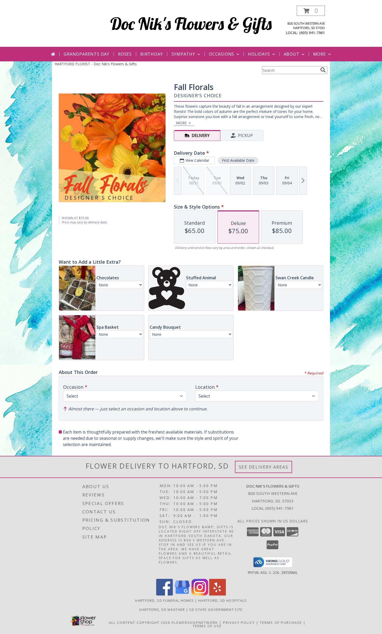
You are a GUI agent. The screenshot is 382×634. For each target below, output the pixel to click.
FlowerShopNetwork (195, 622)
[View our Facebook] (164, 594)
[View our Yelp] (217, 594)
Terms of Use (207, 626)
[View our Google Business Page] (182, 594)
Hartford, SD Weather (162, 609)
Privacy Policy (239, 622)
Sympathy (183, 54)
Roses (125, 54)
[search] (323, 70)
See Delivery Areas (263, 467)
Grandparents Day (86, 54)
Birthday (151, 54)
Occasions (221, 54)
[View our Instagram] (200, 594)
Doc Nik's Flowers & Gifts (191, 23)
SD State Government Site (215, 609)
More (319, 54)
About (291, 54)
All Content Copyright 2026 (139, 622)
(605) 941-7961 (312, 32)
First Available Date (238, 160)
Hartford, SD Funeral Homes (164, 600)
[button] (311, 11)
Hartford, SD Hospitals (222, 600)
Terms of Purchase (281, 622)
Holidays (259, 54)
